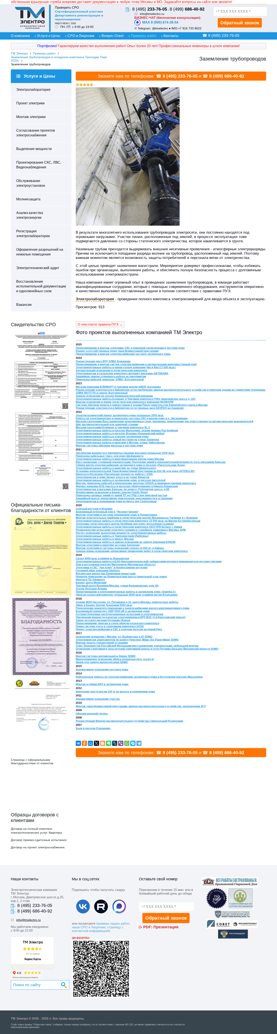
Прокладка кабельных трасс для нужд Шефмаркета (109, 456)
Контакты (171, 36)
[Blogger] (102, 743)
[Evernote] (108, 743)
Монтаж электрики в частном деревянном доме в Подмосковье (116, 514)
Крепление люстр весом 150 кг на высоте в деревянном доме (115, 691)
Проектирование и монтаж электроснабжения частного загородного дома (123, 354)
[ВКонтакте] (78, 743)
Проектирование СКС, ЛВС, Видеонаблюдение (38, 165)
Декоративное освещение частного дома (102, 669)
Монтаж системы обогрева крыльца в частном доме (109, 445)
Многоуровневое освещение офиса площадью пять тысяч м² (115, 659)
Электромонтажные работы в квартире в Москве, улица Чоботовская (120, 442)
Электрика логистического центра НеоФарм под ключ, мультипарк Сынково (125, 523)
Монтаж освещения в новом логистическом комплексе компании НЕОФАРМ (124, 402)
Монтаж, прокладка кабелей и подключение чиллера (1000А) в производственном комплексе (136, 483)
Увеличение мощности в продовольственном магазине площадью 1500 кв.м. (125, 453)
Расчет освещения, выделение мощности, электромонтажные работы (121, 533)
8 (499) (187, 9)
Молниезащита (28, 199)
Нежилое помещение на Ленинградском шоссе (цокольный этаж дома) (121, 576)
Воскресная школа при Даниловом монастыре (106, 573)
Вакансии (24, 304)
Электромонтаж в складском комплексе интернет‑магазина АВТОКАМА (122, 373)
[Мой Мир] (90, 743)
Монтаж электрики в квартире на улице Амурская (108, 545)
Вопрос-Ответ (112, 36)
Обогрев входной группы (92, 713)
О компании (20, 36)
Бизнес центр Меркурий (91, 582)
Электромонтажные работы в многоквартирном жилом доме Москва (120, 459)
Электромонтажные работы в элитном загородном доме (112, 436)
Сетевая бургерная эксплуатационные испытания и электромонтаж (119, 614)
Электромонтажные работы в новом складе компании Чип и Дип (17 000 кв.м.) (126, 367)
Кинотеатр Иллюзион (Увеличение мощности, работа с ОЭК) (114, 474)
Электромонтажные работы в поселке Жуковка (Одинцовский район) (120, 433)
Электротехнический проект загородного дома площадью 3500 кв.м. (120, 415)
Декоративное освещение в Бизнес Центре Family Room (112, 492)
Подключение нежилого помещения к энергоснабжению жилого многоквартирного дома (132, 608)
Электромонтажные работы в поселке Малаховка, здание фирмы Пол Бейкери (127, 430)
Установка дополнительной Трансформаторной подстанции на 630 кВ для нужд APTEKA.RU (135, 471)
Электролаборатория (33, 89)
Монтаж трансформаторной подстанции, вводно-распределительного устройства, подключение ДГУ (141, 706)
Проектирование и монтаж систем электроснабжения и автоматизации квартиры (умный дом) (136, 364)
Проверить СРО (67, 7)
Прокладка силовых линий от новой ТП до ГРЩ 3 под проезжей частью (121, 495)
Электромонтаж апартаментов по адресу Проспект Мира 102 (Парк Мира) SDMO (127, 639)
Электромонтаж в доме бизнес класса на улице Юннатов (112, 477)
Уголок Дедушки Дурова (91, 588)
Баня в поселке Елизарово (93, 728)
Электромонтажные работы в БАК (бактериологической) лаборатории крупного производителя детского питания (149, 561)
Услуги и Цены (48, 36)
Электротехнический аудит (37, 268)
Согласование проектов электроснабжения (35, 133)
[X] (96, 743)
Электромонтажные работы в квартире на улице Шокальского (116, 468)
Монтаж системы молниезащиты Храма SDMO (105, 656)
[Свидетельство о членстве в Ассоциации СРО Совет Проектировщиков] (41, 410)
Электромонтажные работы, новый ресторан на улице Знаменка (117, 439)
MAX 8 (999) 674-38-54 (160, 22)
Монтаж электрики (31, 117)
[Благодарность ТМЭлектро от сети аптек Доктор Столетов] (41, 594)
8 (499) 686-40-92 (226, 76)
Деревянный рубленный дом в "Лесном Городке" (107, 511)
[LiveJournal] (114, 743)
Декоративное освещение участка (98, 699)
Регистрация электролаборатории (33, 233)
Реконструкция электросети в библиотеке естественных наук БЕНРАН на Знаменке (130, 408)
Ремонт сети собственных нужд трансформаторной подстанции (117, 351)
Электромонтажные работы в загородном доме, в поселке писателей (120, 480)
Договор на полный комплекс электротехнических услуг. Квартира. (37, 830)
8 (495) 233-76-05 (180, 76)
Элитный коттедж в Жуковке (94, 508)
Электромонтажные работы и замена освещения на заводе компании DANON (126, 542)
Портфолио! (47, 46)
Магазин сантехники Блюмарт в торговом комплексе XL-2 (113, 427)
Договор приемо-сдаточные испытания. (39, 840)
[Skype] (132, 743)
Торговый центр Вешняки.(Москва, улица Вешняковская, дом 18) (117, 585)
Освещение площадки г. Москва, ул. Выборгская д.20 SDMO (114, 636)
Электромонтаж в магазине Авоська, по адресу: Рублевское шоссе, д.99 (122, 489)
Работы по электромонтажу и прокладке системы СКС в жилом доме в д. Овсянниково (132, 418)
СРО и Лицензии (81, 36)
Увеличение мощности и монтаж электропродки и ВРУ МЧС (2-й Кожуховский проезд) (130, 617)
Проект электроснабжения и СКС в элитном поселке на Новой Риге (119, 629)
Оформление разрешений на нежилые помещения (39, 252)
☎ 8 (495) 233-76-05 (220, 35)
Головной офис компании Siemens (98, 570)
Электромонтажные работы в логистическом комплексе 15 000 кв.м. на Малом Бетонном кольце (138, 520)
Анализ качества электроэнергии (29, 215)
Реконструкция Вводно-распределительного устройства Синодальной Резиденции (129, 721)
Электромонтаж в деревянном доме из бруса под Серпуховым (116, 501)
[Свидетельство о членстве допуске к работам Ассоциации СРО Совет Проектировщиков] (41, 490)
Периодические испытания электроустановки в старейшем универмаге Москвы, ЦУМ (131, 529)
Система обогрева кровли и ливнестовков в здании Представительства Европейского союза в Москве (142, 405)
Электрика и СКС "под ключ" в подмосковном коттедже (112, 567)
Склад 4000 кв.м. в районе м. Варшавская (102, 558)
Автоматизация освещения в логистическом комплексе (111, 370)
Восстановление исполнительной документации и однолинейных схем (41, 286)
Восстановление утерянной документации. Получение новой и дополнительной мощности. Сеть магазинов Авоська (150, 462)
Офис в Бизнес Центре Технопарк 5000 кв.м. (104, 605)
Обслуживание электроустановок (30, 183)
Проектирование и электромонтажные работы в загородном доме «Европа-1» (126, 591)
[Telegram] (139, 743)
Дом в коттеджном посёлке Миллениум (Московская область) (116, 564)
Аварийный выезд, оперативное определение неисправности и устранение (124, 498)
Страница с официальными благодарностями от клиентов (32, 761)
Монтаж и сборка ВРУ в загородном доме (102, 684)
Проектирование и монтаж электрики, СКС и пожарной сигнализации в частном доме (130, 347)
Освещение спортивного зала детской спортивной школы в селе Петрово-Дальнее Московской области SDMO (147, 648)
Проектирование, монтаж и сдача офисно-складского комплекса (117, 623)
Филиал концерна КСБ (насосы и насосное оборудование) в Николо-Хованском (127, 486)
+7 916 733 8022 (189, 28)
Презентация (166, 927)
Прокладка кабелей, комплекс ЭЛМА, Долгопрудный (110, 379)
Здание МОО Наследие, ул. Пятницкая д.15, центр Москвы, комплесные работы (127, 602)
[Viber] (120, 743)
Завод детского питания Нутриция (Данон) (103, 620)
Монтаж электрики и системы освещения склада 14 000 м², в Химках (120, 548)
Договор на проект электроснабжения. (38, 847)
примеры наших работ (112, 923)
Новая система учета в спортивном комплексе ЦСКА (110, 626)
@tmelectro (160, 28)
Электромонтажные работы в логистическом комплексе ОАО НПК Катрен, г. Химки (129, 526)
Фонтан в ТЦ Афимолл (90, 579)
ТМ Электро (19, 53)
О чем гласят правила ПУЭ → (100, 324)
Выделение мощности (34, 149)
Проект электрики (30, 103)
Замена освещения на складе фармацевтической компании (114, 395)
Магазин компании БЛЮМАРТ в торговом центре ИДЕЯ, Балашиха (118, 386)
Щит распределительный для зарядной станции (107, 424)
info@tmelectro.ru (152, 14)
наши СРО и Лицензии (88, 927)
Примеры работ (143, 36)
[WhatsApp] (126, 743)
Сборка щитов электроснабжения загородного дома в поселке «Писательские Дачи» (130, 465)
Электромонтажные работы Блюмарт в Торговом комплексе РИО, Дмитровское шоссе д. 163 (135, 399)
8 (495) (149, 9)
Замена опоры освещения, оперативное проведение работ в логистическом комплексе (132, 551)
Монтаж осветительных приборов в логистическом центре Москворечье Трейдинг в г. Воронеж (137, 517)
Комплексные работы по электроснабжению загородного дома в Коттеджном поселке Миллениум (139, 676)
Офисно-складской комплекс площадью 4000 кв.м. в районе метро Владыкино (126, 594)
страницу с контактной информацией (98, 929)
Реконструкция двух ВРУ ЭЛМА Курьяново (103, 361)
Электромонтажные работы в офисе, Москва (105, 539)
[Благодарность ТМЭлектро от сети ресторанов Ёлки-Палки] (41, 756)
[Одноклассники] (84, 743)
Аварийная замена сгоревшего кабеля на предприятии (111, 376)
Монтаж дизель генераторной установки (102, 642)
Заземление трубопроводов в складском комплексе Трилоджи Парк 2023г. (59, 58)
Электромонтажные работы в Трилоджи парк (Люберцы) (112, 536)
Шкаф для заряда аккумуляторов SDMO (102, 662)
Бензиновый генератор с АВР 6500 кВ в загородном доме (113, 611)
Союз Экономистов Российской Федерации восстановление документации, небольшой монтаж (137, 645)
